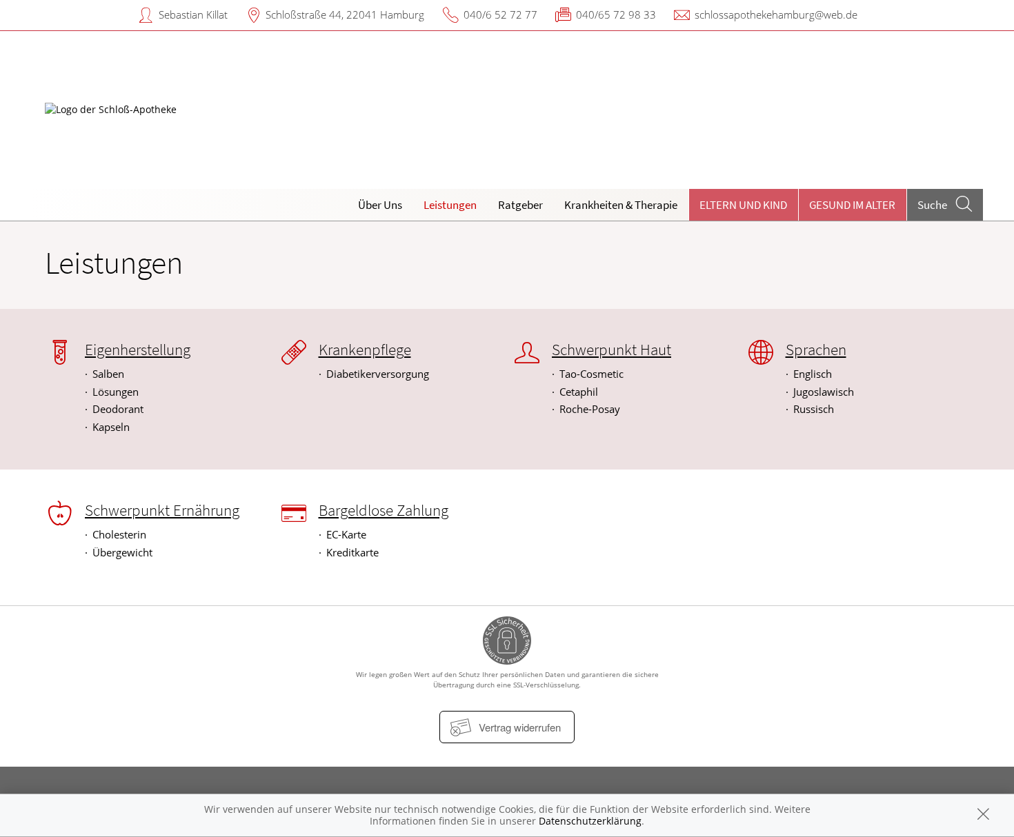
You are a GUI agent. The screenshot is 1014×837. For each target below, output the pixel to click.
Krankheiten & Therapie (620, 204)
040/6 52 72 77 (500, 14)
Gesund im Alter (852, 204)
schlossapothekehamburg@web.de (776, 14)
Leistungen (450, 204)
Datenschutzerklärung (590, 820)
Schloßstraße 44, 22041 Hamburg (345, 14)
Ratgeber (520, 204)
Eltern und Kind (743, 204)
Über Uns (380, 204)
